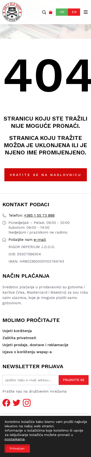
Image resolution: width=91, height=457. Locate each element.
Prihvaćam (17, 448)
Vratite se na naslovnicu (46, 175)
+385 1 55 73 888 (31, 215)
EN (74, 12)
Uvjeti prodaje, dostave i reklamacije (35, 345)
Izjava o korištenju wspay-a (27, 352)
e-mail (27, 239)
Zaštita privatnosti (19, 338)
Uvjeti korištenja (17, 331)
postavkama (15, 439)
